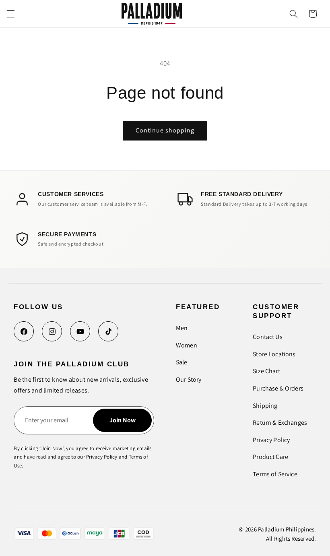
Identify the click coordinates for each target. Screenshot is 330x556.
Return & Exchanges (280, 422)
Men (182, 328)
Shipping (265, 405)
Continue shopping (165, 130)
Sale (182, 362)
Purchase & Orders (278, 388)
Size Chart (266, 371)
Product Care (270, 457)
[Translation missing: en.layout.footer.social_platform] (24, 331)
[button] (10, 13)
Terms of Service (275, 474)
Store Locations (274, 354)
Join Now (122, 420)
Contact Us (268, 337)
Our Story (188, 379)
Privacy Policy (271, 440)
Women (186, 345)
